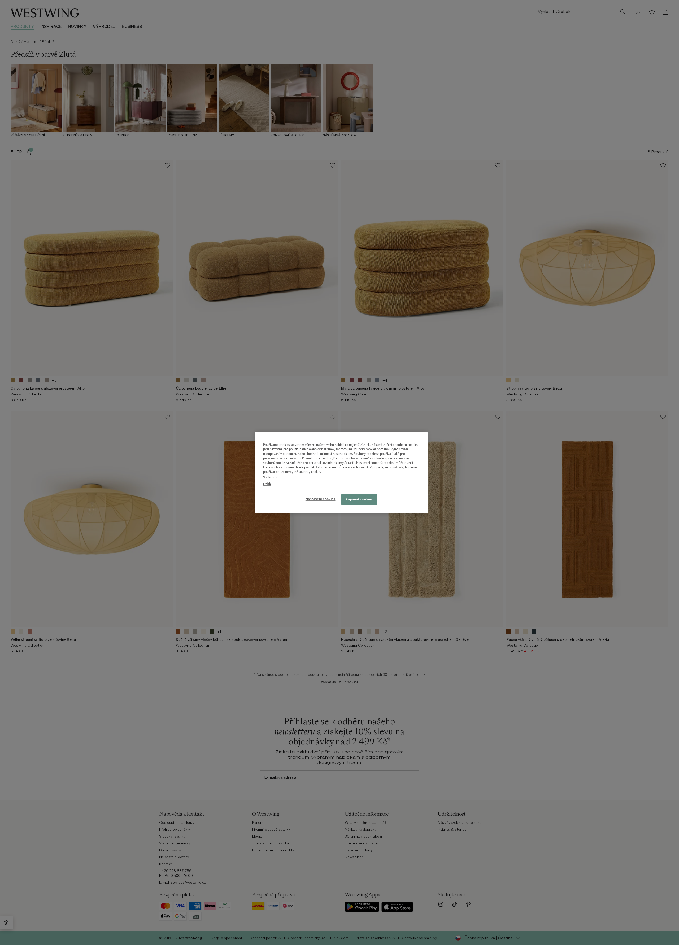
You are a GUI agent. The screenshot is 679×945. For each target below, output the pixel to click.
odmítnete (396, 467)
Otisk (267, 484)
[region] (341, 472)
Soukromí (270, 477)
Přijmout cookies (359, 499)
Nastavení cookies (321, 499)
